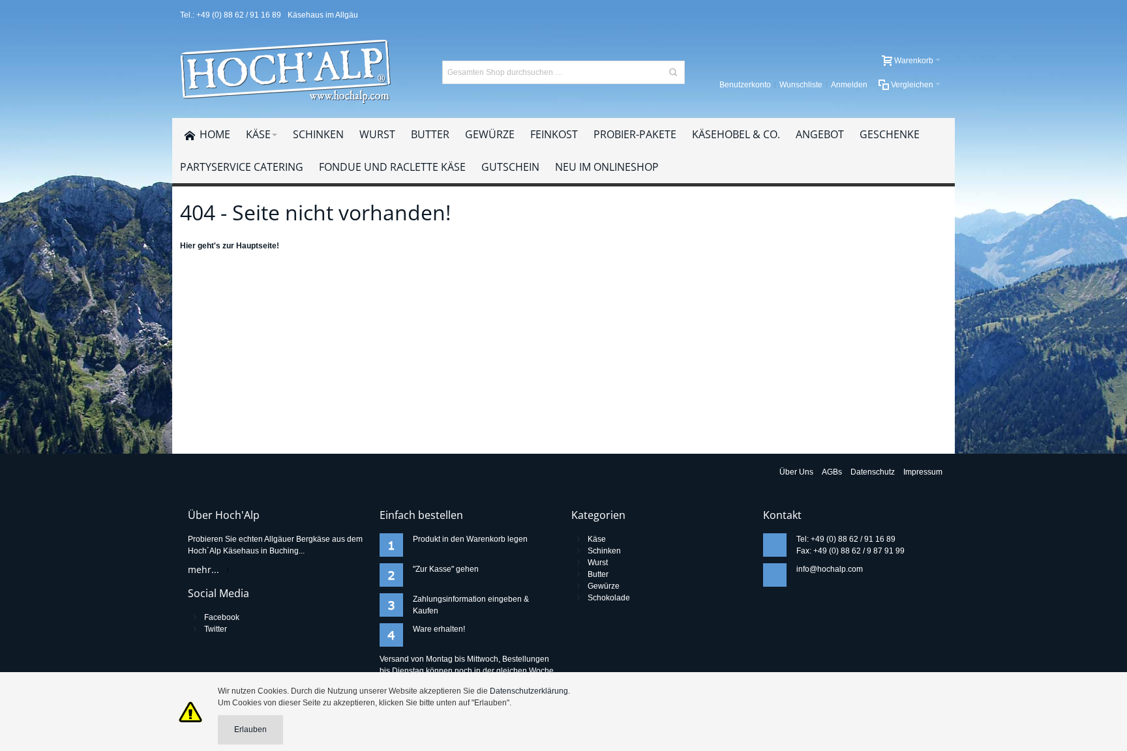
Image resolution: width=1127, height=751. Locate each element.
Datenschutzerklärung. (530, 691)
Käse (597, 539)
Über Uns (796, 472)
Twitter (215, 629)
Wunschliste (800, 84)
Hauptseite (256, 245)
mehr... (203, 569)
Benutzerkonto (745, 84)
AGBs (832, 472)
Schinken (604, 550)
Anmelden (849, 84)
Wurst (598, 562)
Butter (598, 574)
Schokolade (609, 597)
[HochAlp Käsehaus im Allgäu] (287, 72)
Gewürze (604, 586)
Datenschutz (872, 472)
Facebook (221, 617)
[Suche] (673, 72)
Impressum (922, 472)
